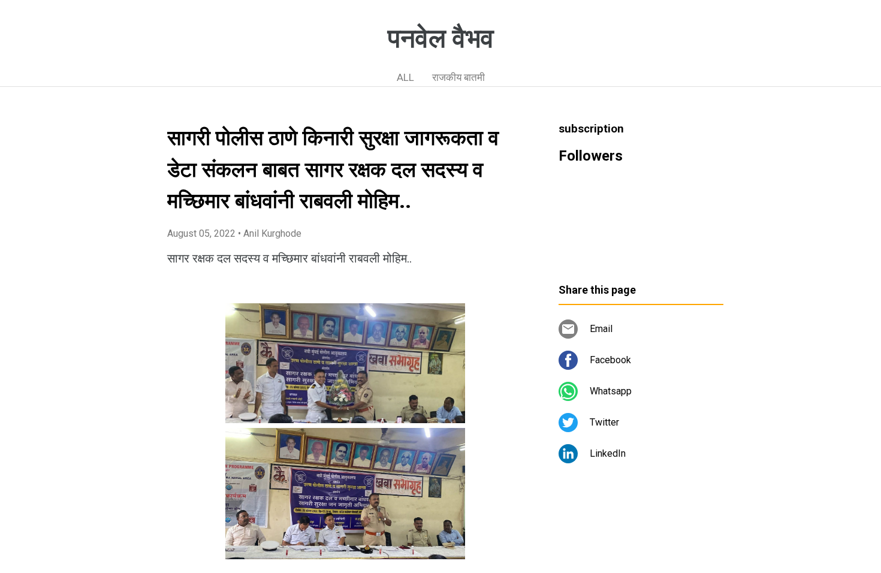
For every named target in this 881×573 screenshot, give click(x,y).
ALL (405, 77)
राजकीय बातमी (458, 77)
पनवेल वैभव (441, 38)
